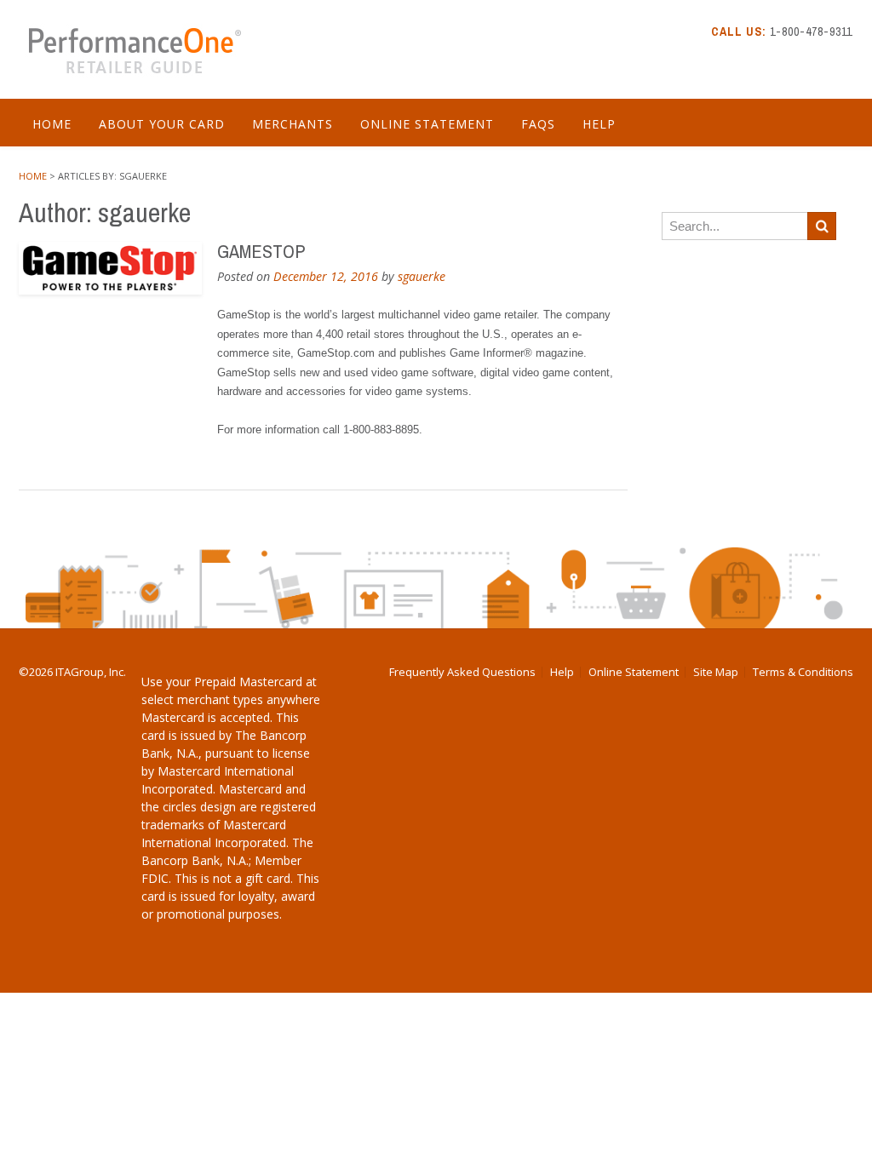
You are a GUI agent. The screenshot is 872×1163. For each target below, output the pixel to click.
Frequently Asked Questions (462, 672)
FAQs (538, 124)
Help (599, 124)
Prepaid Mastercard (248, 681)
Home (52, 124)
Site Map (715, 672)
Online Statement (427, 124)
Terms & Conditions (803, 672)
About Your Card (162, 124)
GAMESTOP (261, 251)
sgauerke (421, 276)
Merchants (292, 124)
